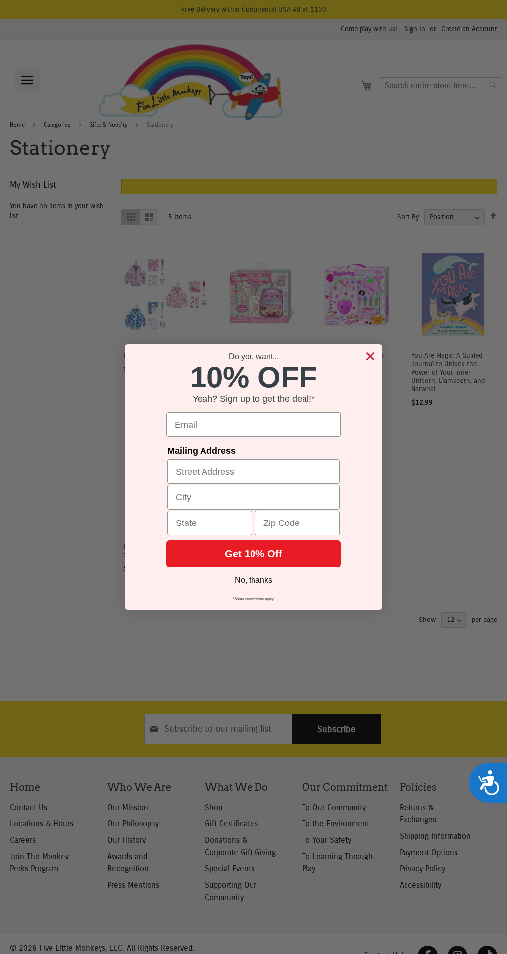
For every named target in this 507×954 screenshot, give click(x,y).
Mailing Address (201, 451)
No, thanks (253, 580)
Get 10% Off (253, 553)
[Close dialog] (370, 356)
